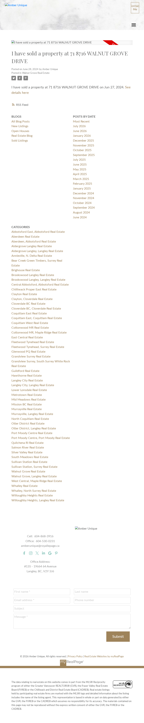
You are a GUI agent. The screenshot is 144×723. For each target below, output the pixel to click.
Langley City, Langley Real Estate (32, 385)
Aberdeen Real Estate (25, 236)
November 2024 (83, 198)
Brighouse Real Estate (25, 270)
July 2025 (79, 159)
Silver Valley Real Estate (26, 452)
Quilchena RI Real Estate (27, 442)
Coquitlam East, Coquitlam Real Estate (36, 318)
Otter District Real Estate (27, 423)
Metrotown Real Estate (26, 394)
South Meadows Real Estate (29, 457)
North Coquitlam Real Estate (30, 418)
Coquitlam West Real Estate (29, 323)
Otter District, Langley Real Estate (33, 428)
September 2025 (84, 155)
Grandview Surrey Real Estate (30, 356)
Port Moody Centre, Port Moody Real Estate (40, 437)
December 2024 (83, 193)
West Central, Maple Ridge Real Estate (36, 481)
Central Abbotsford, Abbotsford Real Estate (40, 284)
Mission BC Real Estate (26, 404)
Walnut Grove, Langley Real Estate (34, 476)
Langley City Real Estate (27, 380)
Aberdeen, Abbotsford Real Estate (33, 241)
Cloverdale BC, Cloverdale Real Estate (36, 308)
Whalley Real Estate (24, 485)
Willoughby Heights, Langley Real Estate (37, 500)
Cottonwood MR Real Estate (30, 327)
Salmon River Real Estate (27, 447)
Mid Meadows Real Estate (28, 399)
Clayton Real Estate (24, 294)
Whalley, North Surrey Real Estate (33, 490)
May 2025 (79, 169)
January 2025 (82, 188)
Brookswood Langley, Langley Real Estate (38, 279)
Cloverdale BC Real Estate (28, 303)
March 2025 (81, 179)
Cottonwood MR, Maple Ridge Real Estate (39, 332)
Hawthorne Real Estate (26, 375)
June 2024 (80, 217)
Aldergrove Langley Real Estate (31, 246)
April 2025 (80, 174)
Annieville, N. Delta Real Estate (31, 255)
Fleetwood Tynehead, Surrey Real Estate (37, 346)
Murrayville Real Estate (26, 409)
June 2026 (80, 131)
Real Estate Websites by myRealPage (104, 656)
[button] (135, 7)
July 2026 (79, 126)
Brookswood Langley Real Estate (32, 275)
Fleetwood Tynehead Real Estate (32, 342)
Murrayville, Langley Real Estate (32, 414)
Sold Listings (19, 140)
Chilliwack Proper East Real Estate (33, 289)
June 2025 (80, 164)
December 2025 (83, 140)
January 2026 (82, 135)
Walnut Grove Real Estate (36, 73)
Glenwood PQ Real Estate (28, 351)
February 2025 (82, 183)
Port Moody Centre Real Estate (31, 433)
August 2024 (81, 212)
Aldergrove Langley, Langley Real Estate (37, 251)
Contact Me (135, 7)
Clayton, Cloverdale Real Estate (31, 299)
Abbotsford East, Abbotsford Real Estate (38, 231)
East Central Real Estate (27, 337)
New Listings (19, 126)
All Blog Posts (20, 121)
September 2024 (84, 207)
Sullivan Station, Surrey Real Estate (34, 466)
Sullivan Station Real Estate (29, 461)
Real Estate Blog (21, 135)
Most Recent (81, 121)
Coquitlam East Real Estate (29, 313)
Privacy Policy (75, 656)
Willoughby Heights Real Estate (32, 495)
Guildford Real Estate (25, 370)
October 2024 (82, 202)
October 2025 (82, 150)
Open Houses (20, 131)
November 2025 (83, 145)
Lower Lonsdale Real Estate (29, 390)
